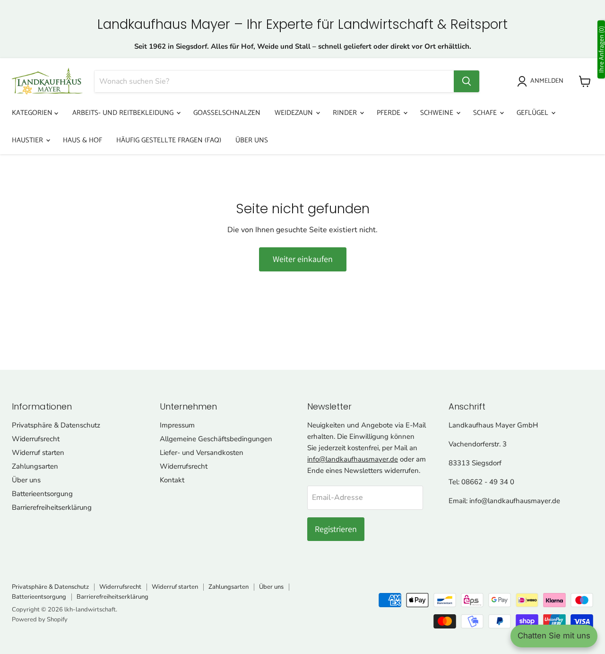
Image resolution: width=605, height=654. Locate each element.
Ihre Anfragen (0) (601, 49)
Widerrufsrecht (36, 439)
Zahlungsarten (35, 466)
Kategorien (33, 113)
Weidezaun (295, 113)
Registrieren (336, 528)
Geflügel (533, 113)
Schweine (437, 113)
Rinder (346, 113)
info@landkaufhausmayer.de (352, 459)
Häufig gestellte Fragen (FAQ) (168, 140)
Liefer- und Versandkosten (201, 452)
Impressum (177, 425)
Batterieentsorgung (42, 493)
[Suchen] (466, 81)
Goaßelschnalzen (226, 113)
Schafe (486, 113)
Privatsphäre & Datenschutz (56, 425)
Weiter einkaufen (303, 258)
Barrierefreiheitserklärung (52, 507)
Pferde (389, 113)
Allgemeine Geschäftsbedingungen (216, 439)
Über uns (251, 140)
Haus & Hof (82, 140)
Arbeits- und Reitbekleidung (123, 113)
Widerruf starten (38, 452)
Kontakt (172, 480)
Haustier (28, 140)
